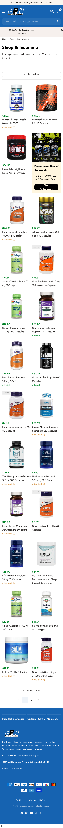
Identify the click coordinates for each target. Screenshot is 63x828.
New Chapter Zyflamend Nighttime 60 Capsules (44, 329)
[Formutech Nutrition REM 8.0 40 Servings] (46, 97)
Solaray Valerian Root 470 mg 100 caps (15, 283)
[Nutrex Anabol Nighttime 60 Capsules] (46, 355)
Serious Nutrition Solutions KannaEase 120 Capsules (45, 428)
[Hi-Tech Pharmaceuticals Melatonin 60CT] (16, 97)
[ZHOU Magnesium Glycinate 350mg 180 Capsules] (16, 454)
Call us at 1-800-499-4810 (13, 768)
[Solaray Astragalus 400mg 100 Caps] (16, 603)
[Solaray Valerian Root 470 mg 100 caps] (16, 259)
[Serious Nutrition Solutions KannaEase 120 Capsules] (46, 405)
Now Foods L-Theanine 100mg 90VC (13, 379)
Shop (12, 39)
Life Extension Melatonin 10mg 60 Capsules (14, 577)
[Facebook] (21, 813)
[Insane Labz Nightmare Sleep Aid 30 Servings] (16, 147)
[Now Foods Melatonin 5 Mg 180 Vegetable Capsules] (46, 259)
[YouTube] (31, 813)
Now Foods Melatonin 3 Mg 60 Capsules (16, 428)
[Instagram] (26, 813)
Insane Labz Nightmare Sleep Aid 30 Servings (13, 171)
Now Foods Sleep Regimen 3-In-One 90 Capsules (45, 674)
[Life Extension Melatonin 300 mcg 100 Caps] (46, 454)
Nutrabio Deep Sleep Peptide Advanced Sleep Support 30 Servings (44, 579)
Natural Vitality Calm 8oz (14, 672)
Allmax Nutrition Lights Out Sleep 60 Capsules (45, 233)
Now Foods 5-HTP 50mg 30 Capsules (46, 527)
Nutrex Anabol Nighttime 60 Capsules (46, 379)
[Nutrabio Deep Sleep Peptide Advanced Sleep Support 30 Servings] (46, 553)
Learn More (21, 33)
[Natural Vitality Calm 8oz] (16, 650)
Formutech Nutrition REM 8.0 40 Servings (44, 121)
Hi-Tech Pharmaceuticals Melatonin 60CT (14, 121)
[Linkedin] (41, 813)
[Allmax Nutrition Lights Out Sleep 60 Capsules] (46, 210)
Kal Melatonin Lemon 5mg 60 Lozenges (45, 627)
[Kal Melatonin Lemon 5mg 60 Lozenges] (46, 603)
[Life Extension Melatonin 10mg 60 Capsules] (16, 553)
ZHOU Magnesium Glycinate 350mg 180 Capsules (16, 478)
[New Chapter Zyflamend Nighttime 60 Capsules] (46, 306)
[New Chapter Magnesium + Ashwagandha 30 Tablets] (16, 504)
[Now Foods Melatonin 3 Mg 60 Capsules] (16, 405)
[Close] (1, 826)
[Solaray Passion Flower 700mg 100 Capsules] (16, 306)
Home (4, 39)
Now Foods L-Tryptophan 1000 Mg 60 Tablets (14, 233)
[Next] (44, 700)
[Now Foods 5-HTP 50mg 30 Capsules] (46, 504)
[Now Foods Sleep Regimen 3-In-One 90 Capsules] (46, 650)
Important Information (13, 719)
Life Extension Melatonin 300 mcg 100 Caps (44, 478)
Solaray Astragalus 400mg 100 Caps (15, 627)
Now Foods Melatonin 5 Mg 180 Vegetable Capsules (46, 283)
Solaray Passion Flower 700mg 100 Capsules (13, 329)
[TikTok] (36, 813)
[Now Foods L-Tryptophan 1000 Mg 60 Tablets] (16, 210)
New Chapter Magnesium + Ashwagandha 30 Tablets (16, 527)
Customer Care (35, 719)
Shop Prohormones (46, 187)
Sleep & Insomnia (23, 39)
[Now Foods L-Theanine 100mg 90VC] (16, 355)
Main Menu (52, 719)
